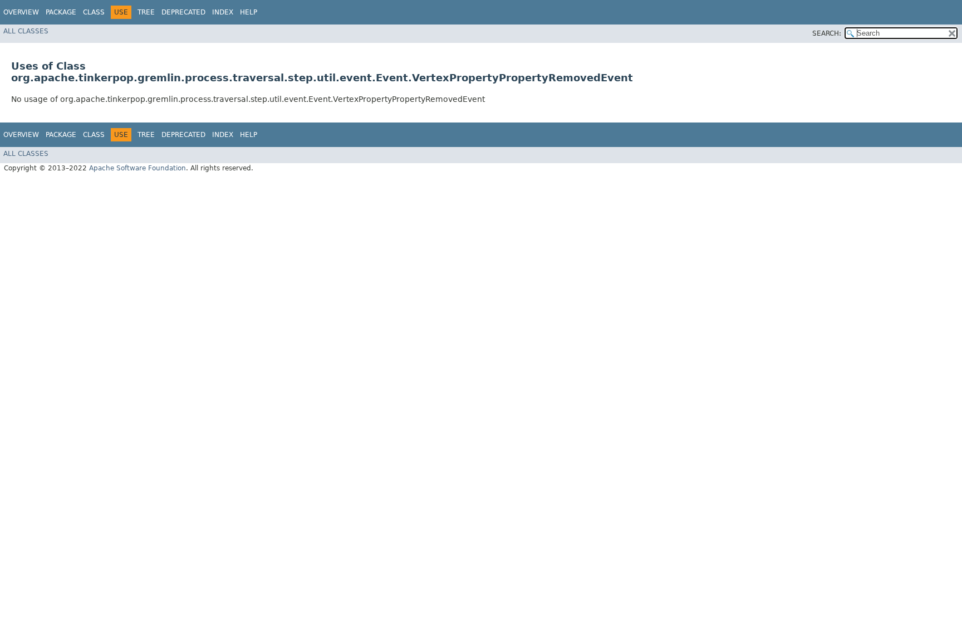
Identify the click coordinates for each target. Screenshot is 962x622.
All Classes (25, 31)
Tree (146, 12)
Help (248, 12)
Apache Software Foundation (137, 168)
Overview (21, 12)
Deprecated (183, 12)
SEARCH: (826, 33)
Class (94, 12)
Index (222, 12)
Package (61, 12)
